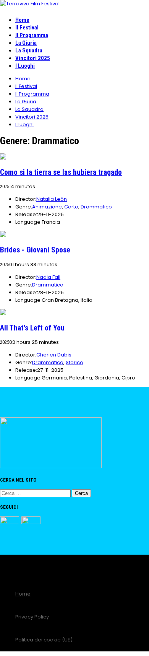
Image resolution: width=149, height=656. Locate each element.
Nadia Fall (48, 277)
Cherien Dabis (53, 354)
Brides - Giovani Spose (35, 250)
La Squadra (28, 50)
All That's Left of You (32, 328)
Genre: (23, 206)
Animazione (47, 206)
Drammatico (96, 206)
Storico (74, 362)
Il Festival (27, 27)
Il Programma (31, 35)
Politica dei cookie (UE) (44, 639)
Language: (28, 222)
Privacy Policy (32, 616)
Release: (26, 214)
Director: (25, 199)
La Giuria (26, 42)
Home (22, 19)
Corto (71, 206)
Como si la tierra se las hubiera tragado (61, 172)
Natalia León (51, 199)
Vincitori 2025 (32, 58)
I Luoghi (25, 65)
